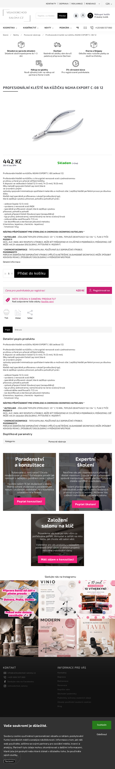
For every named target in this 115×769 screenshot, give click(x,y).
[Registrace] (77, 16)
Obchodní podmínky (67, 693)
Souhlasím (101, 725)
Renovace (91, 3)
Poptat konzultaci (29, 501)
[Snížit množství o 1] (5, 273)
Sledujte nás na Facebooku (20, 681)
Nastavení (9, 761)
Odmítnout (102, 734)
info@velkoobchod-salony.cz (21, 673)
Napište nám (64, 689)
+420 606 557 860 (16, 677)
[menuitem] (11, 27)
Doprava (64, 3)
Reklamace (77, 3)
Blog (60, 706)
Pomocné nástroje (57, 441)
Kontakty (51, 3)
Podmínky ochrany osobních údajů (74, 698)
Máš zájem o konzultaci (57, 559)
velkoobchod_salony (17, 686)
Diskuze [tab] (18, 329)
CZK (108, 4)
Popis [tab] (7, 329)
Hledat (62, 16)
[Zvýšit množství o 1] (12, 273)
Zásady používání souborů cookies (74, 702)
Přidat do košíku (32, 273)
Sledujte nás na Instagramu (60, 576)
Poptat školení (85, 504)
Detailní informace (11, 262)
